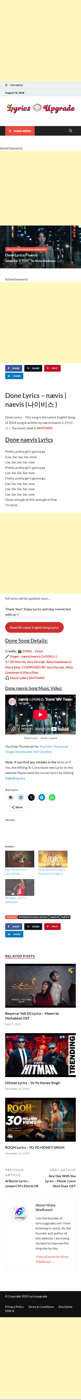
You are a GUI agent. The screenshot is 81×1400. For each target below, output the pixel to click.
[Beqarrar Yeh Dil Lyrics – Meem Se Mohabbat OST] (40, 987)
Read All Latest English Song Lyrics (34, 627)
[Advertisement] (40, 41)
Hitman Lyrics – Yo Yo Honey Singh (32, 1083)
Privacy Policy (14, 1306)
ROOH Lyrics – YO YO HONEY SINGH (34, 1147)
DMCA (9, 1311)
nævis (65, 917)
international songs (33, 917)
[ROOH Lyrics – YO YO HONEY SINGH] (40, 1121)
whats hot (41, 249)
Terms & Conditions (41, 1306)
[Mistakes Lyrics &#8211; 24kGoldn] (19, 887)
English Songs (25, 249)
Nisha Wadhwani (45, 261)
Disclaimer (66, 1306)
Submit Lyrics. (15, 778)
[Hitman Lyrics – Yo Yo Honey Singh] (40, 1056)
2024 (9, 249)
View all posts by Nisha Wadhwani (52, 1259)
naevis (54, 917)
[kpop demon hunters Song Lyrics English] (53, 859)
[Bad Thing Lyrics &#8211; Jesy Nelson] (19, 859)
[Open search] (71, 131)
